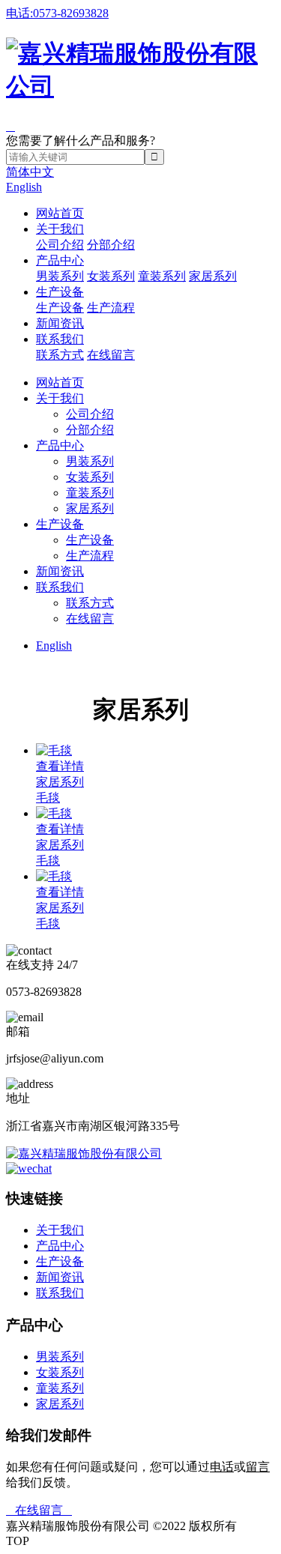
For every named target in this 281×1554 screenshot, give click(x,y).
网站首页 (60, 213)
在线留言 (111, 354)
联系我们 (60, 339)
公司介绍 (60, 244)
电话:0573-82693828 (57, 13)
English (24, 187)
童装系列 (162, 276)
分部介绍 (111, 244)
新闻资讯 (60, 323)
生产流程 (111, 307)
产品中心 (60, 260)
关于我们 (60, 229)
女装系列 (111, 276)
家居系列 (213, 276)
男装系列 (60, 276)
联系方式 (60, 354)
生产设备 (60, 291)
